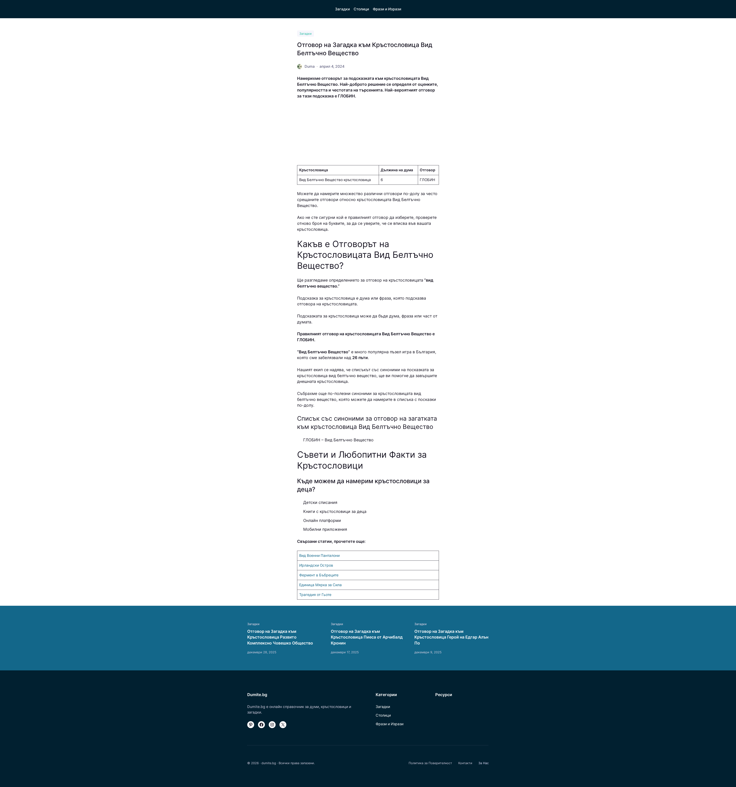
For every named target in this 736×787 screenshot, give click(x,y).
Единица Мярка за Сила (320, 585)
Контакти (465, 763)
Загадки (305, 33)
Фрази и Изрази (389, 724)
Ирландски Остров (316, 565)
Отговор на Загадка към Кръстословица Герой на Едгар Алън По (451, 637)
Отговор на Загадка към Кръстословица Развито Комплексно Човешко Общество (280, 637)
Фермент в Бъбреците (318, 575)
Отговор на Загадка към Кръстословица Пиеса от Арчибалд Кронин (367, 637)
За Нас (483, 763)
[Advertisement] (368, 132)
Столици (383, 715)
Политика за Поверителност (430, 763)
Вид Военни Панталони (319, 555)
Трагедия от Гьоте (315, 594)
